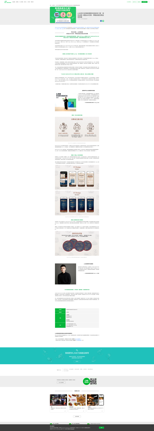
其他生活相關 (77, 369)
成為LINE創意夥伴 (77, 339)
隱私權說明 (72, 429)
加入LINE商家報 (61, 382)
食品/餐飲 (85, 369)
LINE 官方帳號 (66, 370)
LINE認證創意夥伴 (78, 340)
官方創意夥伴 (72, 369)
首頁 (50, 5)
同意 (101, 427)
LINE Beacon (66, 369)
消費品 (81, 369)
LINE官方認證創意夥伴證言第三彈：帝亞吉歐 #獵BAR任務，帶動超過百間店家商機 (68, 5)
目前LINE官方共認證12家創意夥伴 (78, 27)
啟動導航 (77, 361)
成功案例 (53, 5)
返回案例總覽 (77, 416)
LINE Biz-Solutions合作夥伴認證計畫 (61, 27)
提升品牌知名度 (90, 369)
